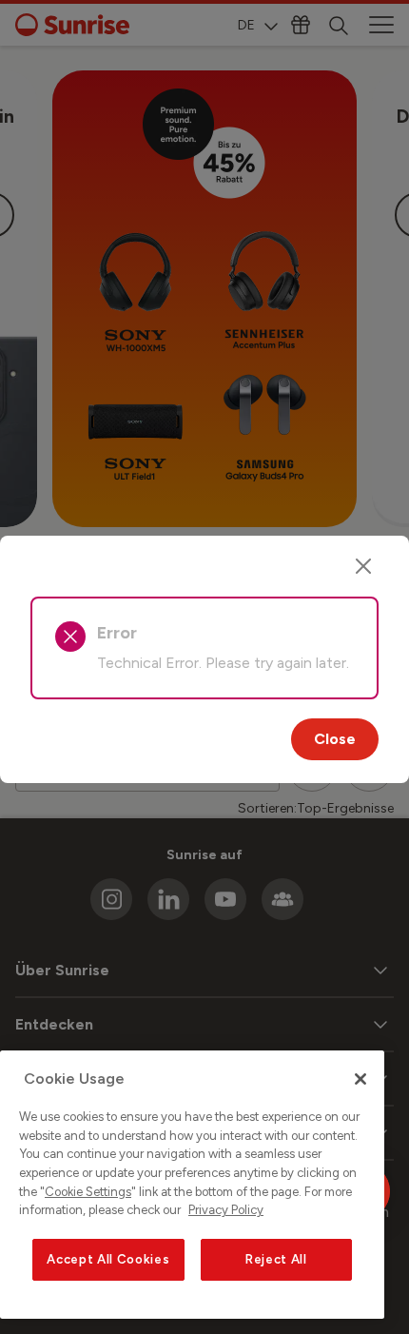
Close (335, 739)
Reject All (276, 1259)
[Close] (363, 566)
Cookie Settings (88, 1192)
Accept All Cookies (108, 1259)
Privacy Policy (225, 1210)
